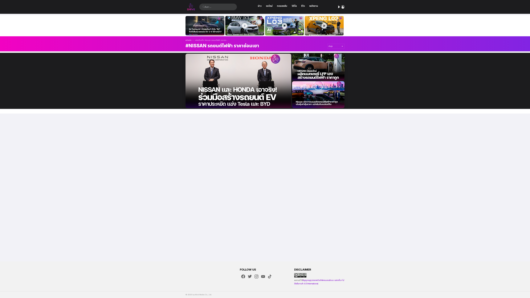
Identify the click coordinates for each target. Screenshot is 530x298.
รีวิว (303, 5)
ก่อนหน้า (187, 25)
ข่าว (260, 5)
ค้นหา (203, 7)
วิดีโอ (294, 5)
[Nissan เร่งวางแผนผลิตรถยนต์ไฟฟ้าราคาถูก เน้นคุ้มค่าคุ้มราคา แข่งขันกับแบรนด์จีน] (318, 94)
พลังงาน (313, 5)
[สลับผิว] (339, 7)
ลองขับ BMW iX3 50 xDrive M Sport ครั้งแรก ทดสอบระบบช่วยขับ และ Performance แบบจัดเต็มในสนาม (243, 30)
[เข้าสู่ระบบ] (342, 7)
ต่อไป (343, 25)
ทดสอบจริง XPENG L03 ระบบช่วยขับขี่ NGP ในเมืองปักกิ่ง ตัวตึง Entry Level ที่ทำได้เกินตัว (283, 30)
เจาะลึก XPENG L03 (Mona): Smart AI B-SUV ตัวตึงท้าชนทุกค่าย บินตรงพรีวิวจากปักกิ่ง (324, 30)
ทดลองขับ (282, 5)
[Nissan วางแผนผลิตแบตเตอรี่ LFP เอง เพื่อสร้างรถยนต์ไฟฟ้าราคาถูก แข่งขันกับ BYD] (318, 67)
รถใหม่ (269, 5)
